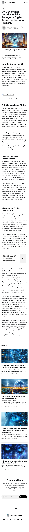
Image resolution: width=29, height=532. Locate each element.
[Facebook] (16, 508)
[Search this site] (24, 2)
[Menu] (27, 2)
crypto (4, 8)
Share (24, 28)
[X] (13, 508)
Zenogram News (11, 27)
